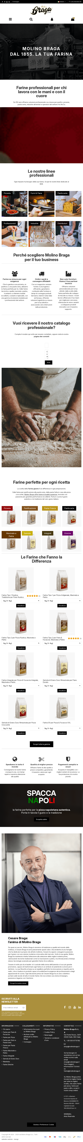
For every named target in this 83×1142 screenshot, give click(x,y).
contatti (46, 336)
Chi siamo (6, 1029)
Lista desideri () (75, 1)
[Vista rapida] (24, 592)
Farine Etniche (8, 1064)
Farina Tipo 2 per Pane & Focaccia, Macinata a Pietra (54, 639)
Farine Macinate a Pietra (9, 1052)
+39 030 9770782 (73, 1041)
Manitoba (6, 1062)
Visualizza (21, 606)
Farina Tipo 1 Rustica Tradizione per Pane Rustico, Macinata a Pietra (13, 597)
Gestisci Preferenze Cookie (43, 1124)
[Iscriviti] (23, 1008)
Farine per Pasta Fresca (9, 1046)
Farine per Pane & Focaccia (9, 1033)
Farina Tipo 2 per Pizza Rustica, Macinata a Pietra (18, 639)
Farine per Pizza (9, 1037)
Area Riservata (69, 1116)
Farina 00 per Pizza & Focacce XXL (57, 723)
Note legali (48, 1035)
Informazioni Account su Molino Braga (31, 1030)
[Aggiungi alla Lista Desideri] (17, 592)
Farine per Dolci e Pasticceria (9, 1041)
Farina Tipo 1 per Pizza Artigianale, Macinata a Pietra (61, 596)
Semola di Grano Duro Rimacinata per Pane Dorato (60, 681)
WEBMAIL (68, 1114)
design (16, 1139)
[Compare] (21, 592)
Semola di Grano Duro (11, 1059)
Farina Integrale (8, 1056)
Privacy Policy (49, 1029)
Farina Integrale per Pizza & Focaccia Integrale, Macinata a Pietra (20, 681)
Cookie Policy (49, 1032)
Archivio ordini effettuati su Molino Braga (31, 1036)
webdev (10, 1139)
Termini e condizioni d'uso (51, 1039)
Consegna (15, 1)
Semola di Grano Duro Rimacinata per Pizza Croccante (19, 724)
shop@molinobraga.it (71, 1046)
